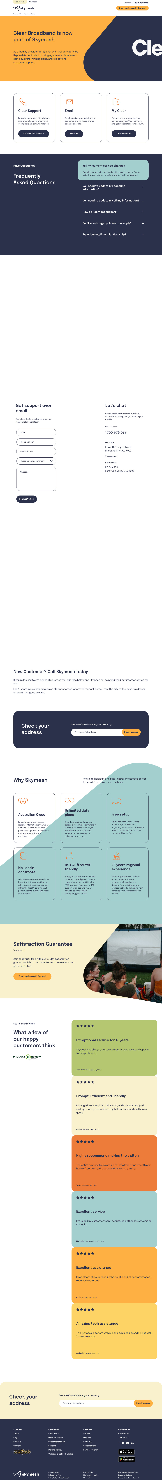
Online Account (124, 134)
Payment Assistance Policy (128, 1472)
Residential (20, 2)
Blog (15, 1438)
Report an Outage (125, 1475)
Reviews (17, 1442)
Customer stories (56, 1442)
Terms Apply (18, 950)
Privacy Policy (88, 1472)
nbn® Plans (53, 1434)
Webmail (86, 1478)
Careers (17, 1446)
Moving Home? (55, 1450)
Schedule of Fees (54, 1475)
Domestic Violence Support (128, 1478)
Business (33, 2)
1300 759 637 (124, 1438)
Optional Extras (55, 1438)
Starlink (86, 1434)
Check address (131, 732)
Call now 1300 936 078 (33, 134)
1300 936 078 (141, 3)
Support (52, 1446)
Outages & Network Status (60, 1454)
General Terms (53, 1472)
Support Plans (89, 1446)
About (16, 1434)
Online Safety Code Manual (58, 1478)
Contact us (123, 1434)
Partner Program (91, 1450)
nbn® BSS (87, 1442)
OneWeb (87, 1438)
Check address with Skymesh (132, 8)
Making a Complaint (90, 1475)
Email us (74, 134)
